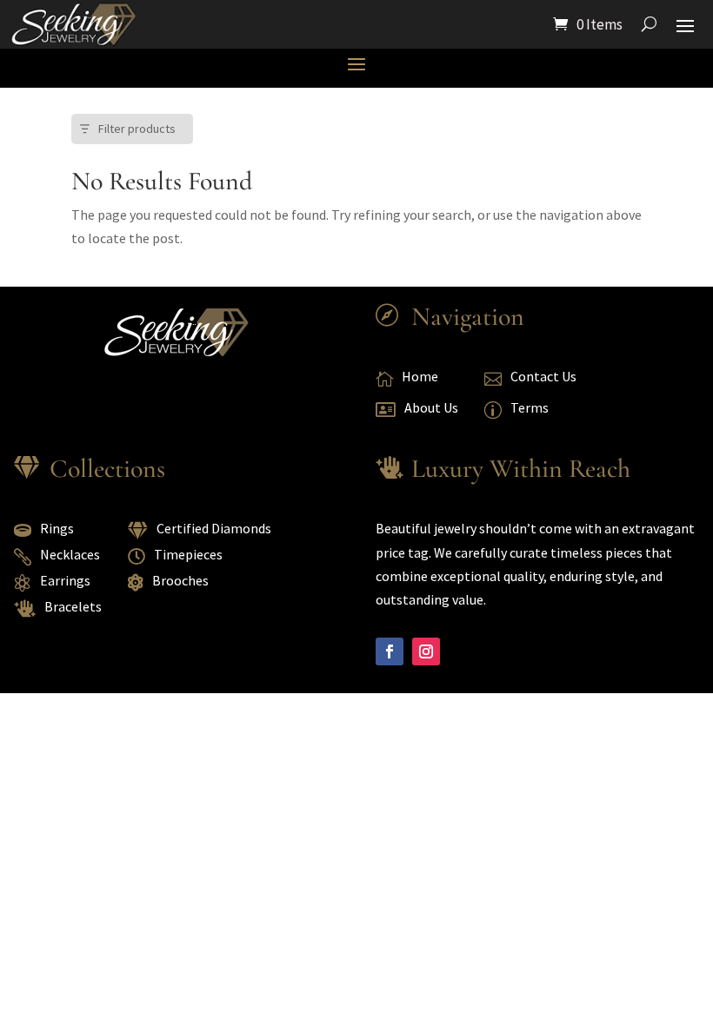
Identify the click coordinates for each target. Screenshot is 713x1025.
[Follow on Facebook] (389, 651)
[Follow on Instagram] (426, 651)
